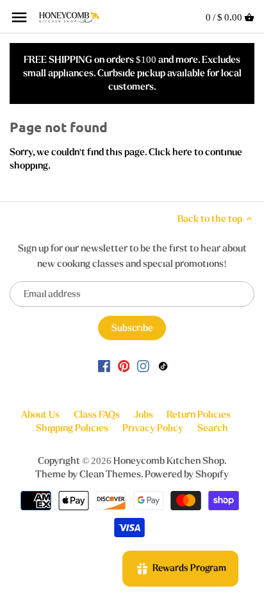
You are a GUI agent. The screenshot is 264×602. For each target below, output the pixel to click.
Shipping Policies (72, 428)
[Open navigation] (19, 17)
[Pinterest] (124, 365)
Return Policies (199, 414)
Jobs (143, 414)
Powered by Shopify (187, 474)
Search (212, 428)
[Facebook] (104, 365)
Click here (170, 152)
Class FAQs (97, 414)
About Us (40, 414)
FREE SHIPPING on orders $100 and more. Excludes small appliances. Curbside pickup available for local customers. (132, 73)
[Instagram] (143, 365)
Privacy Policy (152, 428)
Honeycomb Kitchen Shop (168, 461)
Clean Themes (110, 474)
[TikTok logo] (163, 365)
